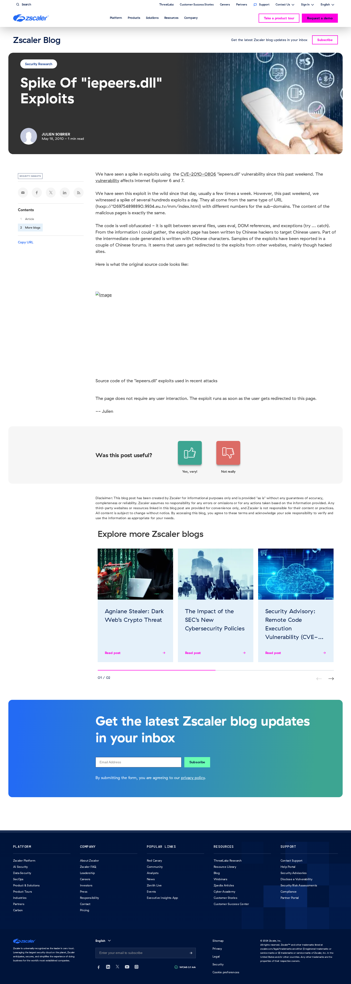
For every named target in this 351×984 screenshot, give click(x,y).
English (325, 5)
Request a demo (320, 18)
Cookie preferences (226, 972)
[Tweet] (51, 193)
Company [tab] (191, 18)
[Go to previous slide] (331, 678)
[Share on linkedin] (65, 193)
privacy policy (193, 777)
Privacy (217, 948)
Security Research (38, 64)
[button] (190, 457)
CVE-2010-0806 (198, 174)
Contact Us (283, 5)
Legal (216, 956)
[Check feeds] (79, 193)
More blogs (32, 227)
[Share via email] (23, 193)
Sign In (305, 5)
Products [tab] (134, 18)
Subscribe (197, 762)
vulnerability (107, 180)
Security (218, 964)
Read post (113, 653)
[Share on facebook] (37, 193)
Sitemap (218, 940)
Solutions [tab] (152, 18)
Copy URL (25, 242)
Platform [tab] (116, 18)
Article (29, 219)
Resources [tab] (171, 18)
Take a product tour (279, 18)
